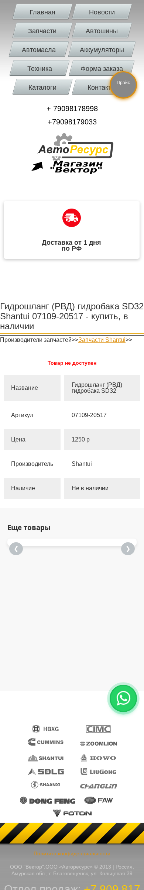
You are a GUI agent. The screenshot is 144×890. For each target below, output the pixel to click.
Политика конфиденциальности (72, 853)
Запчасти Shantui (102, 340)
